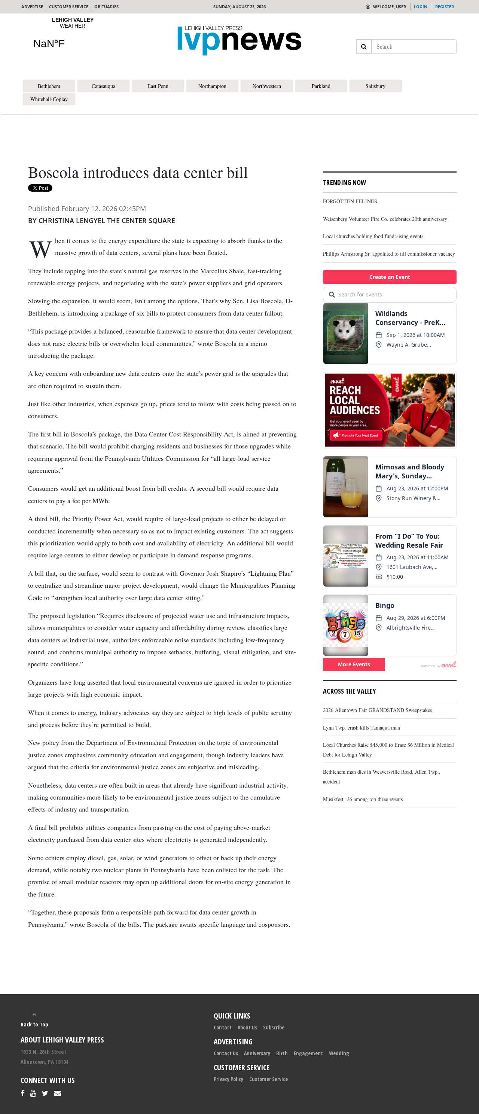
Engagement (308, 1053)
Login (420, 6)
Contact (223, 1027)
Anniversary (257, 1053)
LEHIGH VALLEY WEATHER (72, 37)
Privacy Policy (228, 1079)
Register (444, 6)
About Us (247, 1027)
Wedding (339, 1053)
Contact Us (226, 1053)
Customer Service (268, 1079)
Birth (282, 1053)
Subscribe (273, 1027)
